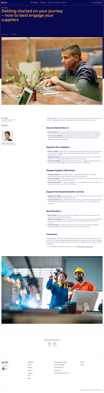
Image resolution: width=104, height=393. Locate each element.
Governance (30, 373)
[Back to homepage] (4, 3)
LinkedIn (82, 364)
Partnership (30, 370)
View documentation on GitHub (60, 362)
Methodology (30, 362)
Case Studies (57, 2)
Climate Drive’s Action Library (85, 246)
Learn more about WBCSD (59, 364)
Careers (29, 378)
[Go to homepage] (12, 362)
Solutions (29, 364)
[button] (35, 2)
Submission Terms (57, 370)
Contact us (82, 362)
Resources (50, 2)
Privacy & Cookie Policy (59, 367)
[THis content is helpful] (55, 344)
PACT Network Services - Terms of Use (61, 373)
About (29, 375)
